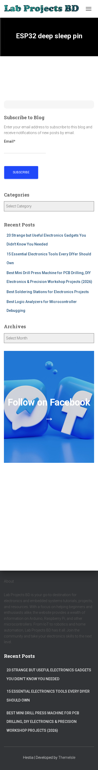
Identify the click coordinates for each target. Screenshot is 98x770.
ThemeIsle (66, 757)
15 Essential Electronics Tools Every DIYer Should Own (48, 695)
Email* (9, 141)
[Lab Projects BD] (43, 9)
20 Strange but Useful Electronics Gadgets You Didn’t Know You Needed (49, 674)
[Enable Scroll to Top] (87, 759)
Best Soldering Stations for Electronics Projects (48, 292)
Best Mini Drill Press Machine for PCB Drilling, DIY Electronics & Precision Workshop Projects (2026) (43, 722)
